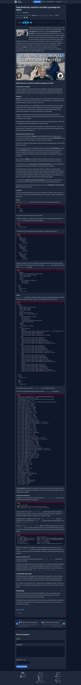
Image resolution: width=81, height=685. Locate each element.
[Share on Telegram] (27, 17)
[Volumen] (31, 22)
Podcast (19, 12)
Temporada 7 (26, 12)
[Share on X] (22, 17)
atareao (29, 15)
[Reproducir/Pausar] (25, 22)
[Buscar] (32, 2)
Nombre (18, 638)
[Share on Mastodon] (25, 17)
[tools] (64, 2)
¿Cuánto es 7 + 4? (21, 659)
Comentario (19, 644)
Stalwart (20, 612)
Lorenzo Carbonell (22, 675)
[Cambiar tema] (66, 2)
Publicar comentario (21, 666)
